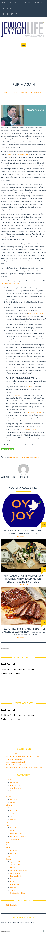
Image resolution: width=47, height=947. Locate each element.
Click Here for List (12, 905)
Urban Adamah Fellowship (34, 412)
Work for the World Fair (13, 753)
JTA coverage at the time (36, 313)
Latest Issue (14, 3)
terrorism (36, 457)
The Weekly (38, 3)
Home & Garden (15, 811)
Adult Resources (15, 788)
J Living (13, 819)
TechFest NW (18, 395)
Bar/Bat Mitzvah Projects (18, 836)
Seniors (8, 845)
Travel (12, 816)
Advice (12, 808)
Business (8, 796)
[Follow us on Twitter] (12, 14)
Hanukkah (13, 850)
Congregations (15, 873)
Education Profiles (16, 876)
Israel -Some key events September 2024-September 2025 (24, 767)
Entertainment (14, 782)
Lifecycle (13, 887)
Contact (27, 3)
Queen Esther (28, 457)
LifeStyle (9, 805)
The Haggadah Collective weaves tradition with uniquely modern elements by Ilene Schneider (23, 578)
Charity (12, 802)
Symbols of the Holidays (18, 893)
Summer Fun (14, 839)
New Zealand (13, 457)
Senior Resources (15, 791)
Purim (9, 154)
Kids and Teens (15, 884)
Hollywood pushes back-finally (16, 762)
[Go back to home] (23, 28)
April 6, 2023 (23, 584)
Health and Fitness (16, 833)
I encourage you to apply (28, 429)
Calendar (8, 856)
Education (13, 799)
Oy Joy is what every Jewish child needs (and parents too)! (23, 532)
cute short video (23, 154)
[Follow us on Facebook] (7, 14)
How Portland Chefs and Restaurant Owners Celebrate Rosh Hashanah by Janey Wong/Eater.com (23, 631)
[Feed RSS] (3, 14)
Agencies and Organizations (19, 862)
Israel (7, 842)
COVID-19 (9, 779)
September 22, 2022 (23, 637)
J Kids (12, 830)
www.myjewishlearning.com (10, 283)
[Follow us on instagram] (16, 14)
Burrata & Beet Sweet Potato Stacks (17, 765)
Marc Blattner (10, 93)
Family (8, 825)
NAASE (30, 387)
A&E (7, 822)
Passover (13, 853)
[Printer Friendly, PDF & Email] (23, 449)
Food (12, 879)
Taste (12, 813)
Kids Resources (15, 785)
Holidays (24, 93)
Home (3, 3)
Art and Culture (15, 864)
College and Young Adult (18, 870)
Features (8, 794)
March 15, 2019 (37, 93)
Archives (7, 8)
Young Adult (14, 828)
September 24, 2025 (23, 536)
